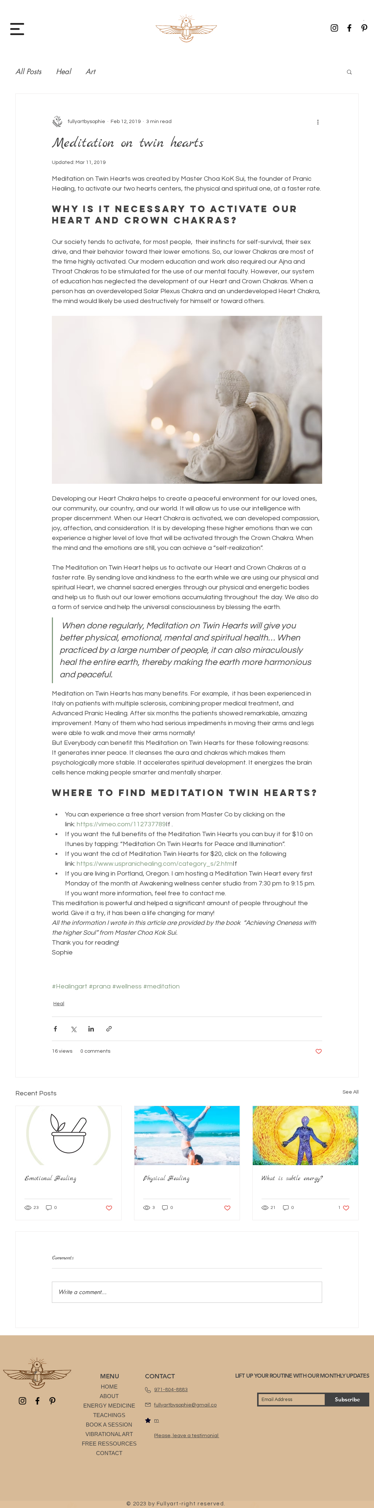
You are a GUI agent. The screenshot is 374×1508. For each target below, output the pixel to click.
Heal (63, 71)
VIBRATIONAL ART (109, 1434)
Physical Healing (166, 1178)
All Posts (28, 71)
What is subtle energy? (292, 1178)
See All (351, 1092)
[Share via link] (109, 1028)
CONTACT (109, 1453)
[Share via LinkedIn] (91, 1028)
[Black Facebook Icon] (349, 28)
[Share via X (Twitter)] (73, 1028)
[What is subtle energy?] (305, 1135)
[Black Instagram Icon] (334, 28)
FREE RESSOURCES (109, 1443)
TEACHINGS (109, 1415)
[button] (363, 20)
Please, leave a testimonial (187, 1435)
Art (90, 71)
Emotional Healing (50, 1178)
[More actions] (317, 121)
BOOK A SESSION (109, 1424)
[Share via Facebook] (55, 1028)
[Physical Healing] (187, 1135)
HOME (109, 1386)
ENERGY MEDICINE (109, 1405)
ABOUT (109, 1396)
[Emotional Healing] (68, 1135)
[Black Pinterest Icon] (364, 28)
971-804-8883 (171, 1389)
